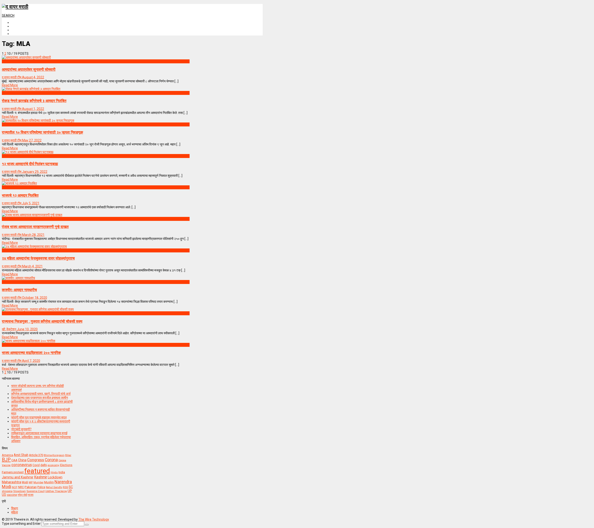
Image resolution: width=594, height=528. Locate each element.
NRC (21, 487)
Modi (25, 482)
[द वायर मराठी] (15, 7)
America (7, 455)
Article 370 (36, 455)
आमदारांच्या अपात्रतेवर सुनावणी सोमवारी (28, 69)
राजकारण (7, 93)
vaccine (12, 494)
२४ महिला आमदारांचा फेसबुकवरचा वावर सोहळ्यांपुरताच (38, 258)
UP (70, 491)
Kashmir (40, 477)
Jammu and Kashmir (17, 477)
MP (31, 482)
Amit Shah (21, 455)
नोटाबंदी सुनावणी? (21, 429)
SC (71, 487)
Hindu (54, 472)
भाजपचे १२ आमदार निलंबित (20, 195)
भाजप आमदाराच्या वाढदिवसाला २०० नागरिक (31, 353)
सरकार (6, 282)
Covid (36, 465)
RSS (65, 487)
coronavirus (21, 464)
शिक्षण (14, 508)
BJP (6, 459)
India (61, 472)
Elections (66, 465)
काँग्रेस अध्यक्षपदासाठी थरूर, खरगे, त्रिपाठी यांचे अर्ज (41, 394)
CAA (14, 460)
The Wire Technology (93, 519)
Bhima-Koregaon (54, 455)
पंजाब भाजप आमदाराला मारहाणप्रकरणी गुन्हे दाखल (35, 227)
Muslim (49, 482)
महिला (5, 250)
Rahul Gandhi (54, 487)
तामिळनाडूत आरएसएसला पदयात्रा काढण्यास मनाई (39, 433)
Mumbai (38, 482)
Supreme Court (35, 491)
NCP (14, 487)
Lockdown (55, 477)
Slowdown (19, 491)
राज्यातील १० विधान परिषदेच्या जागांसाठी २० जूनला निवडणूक (42, 132)
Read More (10, 85)
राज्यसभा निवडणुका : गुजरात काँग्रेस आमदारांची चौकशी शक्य (42, 321)
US (4, 494)
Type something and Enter (21, 523)
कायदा (5, 61)
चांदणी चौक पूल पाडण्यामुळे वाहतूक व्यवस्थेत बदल (39, 417)
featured (37, 471)
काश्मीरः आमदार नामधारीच (19, 290)
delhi (43, 465)
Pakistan (31, 487)
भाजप (30, 494)
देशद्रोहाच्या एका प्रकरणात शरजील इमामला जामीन (39, 397)
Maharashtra (11, 482)
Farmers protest (13, 472)
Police (41, 487)
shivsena (7, 491)
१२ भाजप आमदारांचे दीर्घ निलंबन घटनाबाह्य (30, 164)
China (22, 460)
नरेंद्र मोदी (22, 494)
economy (53, 465)
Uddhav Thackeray (56, 491)
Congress (35, 459)
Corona (51, 459)
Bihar (68, 455)
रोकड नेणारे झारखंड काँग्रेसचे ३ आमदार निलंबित (34, 101)
